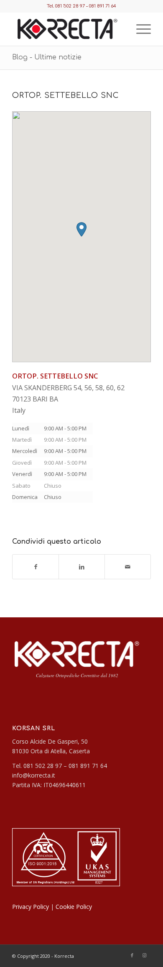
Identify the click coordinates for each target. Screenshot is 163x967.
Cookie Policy (74, 907)
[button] (81, 229)
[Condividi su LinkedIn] (81, 567)
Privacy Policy (30, 907)
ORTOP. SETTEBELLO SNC (65, 95)
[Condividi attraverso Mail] (127, 567)
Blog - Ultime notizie (47, 57)
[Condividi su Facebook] (36, 567)
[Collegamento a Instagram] (144, 955)
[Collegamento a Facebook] (132, 955)
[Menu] (139, 29)
